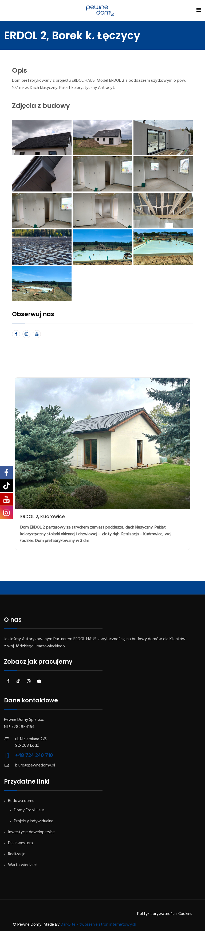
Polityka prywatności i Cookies (164, 913)
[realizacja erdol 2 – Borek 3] (42, 284)
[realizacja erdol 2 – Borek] (103, 247)
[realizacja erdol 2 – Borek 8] (42, 210)
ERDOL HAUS (84, 639)
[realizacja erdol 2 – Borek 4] (103, 174)
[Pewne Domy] (100, 10)
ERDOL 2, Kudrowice (42, 516)
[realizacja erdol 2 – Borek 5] (103, 137)
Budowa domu (21, 800)
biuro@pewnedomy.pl (35, 765)
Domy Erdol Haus (29, 810)
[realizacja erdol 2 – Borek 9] (103, 210)
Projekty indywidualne (33, 821)
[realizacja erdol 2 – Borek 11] (42, 174)
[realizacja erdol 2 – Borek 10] (163, 210)
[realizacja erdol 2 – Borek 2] (163, 247)
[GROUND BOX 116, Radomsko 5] (163, 137)
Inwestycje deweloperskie (31, 832)
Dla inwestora (20, 843)
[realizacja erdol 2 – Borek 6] (163, 174)
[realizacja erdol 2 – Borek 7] (42, 137)
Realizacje (16, 854)
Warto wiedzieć (22, 865)
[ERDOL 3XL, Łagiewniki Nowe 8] (42, 247)
